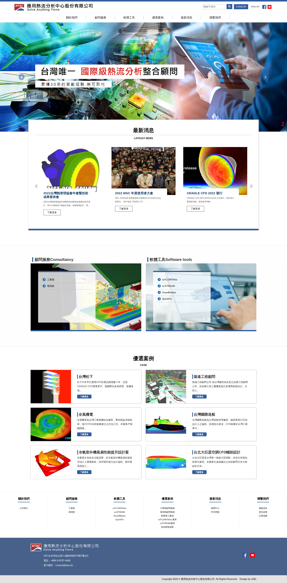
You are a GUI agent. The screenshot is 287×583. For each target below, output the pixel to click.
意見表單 (263, 512)
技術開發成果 (167, 527)
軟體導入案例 (167, 516)
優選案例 (158, 17)
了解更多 (52, 208)
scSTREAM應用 (167, 523)
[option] (72, 184)
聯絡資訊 (263, 508)
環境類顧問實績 (167, 512)
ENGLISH (255, 7)
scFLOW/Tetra (169, 279)
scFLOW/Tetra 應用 (167, 519)
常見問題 (215, 512)
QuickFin (167, 299)
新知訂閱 (242, 7)
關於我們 (71, 17)
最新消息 (186, 17)
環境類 (50, 286)
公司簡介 (24, 508)
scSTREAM (168, 286)
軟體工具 (129, 17)
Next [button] (251, 186)
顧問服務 (100, 17)
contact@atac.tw (64, 565)
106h (253, 579)
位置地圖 (263, 516)
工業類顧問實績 (167, 508)
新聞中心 (215, 508)
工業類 (50, 279)
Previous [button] (36, 186)
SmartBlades (169, 292)
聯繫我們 (215, 17)
